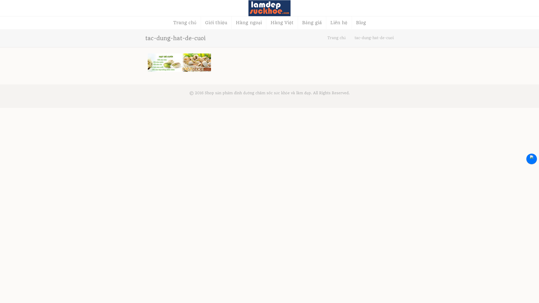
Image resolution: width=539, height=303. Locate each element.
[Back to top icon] (518, 294)
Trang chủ (336, 38)
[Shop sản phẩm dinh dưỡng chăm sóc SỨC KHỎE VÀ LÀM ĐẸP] (269, 8)
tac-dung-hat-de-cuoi (374, 38)
